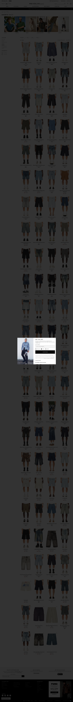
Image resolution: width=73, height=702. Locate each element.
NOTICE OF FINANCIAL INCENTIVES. (49, 358)
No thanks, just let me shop (40, 362)
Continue (45, 352)
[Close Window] (55, 338)
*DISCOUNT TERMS (38, 360)
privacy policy (53, 357)
